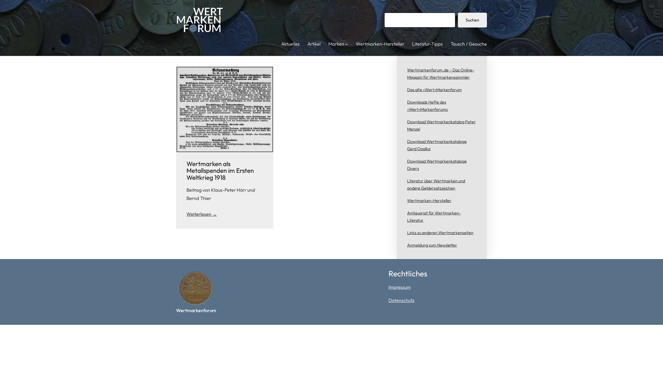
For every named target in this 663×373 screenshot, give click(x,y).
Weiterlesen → (201, 214)
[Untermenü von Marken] (346, 44)
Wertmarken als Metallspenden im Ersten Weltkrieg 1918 (220, 170)
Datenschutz (401, 300)
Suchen (472, 20)
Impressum (399, 287)
